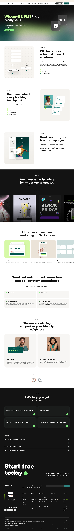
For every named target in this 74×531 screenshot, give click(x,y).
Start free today (19, 469)
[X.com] (60, 529)
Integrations (40, 3)
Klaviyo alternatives (42, 501)
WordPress (32, 501)
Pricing (28, 3)
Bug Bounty (64, 508)
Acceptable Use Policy (33, 528)
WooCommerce (33, 503)
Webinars (64, 503)
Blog (63, 501)
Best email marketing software (44, 506)
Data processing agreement (16, 528)
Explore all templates (37, 190)
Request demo (59, 3)
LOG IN (57, 499)
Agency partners (15, 0)
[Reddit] (69, 529)
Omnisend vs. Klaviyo (42, 497)
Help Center (24, 504)
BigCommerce (33, 499)
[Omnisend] (9, 3)
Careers (65, 499)
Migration (33, 3)
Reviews (24, 502)
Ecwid (32, 508)
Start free (66, 3)
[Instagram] (64, 529)
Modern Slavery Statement (47, 528)
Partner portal (53, 499)
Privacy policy (27, 528)
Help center (6, 0)
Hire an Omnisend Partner (55, 503)
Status (11, 528)
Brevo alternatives (42, 503)
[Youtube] (66, 528)
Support (10, 0)
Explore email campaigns (45, 150)
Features (22, 3)
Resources (46, 3)
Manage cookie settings (40, 528)
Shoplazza (32, 506)
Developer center (25, 506)
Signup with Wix (9, 30)
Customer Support (66, 506)
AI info (64, 512)
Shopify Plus (33, 497)
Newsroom (64, 510)
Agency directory (54, 501)
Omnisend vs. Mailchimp (43, 499)
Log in (68, 0)
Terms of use (22, 528)
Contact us (64, 497)
